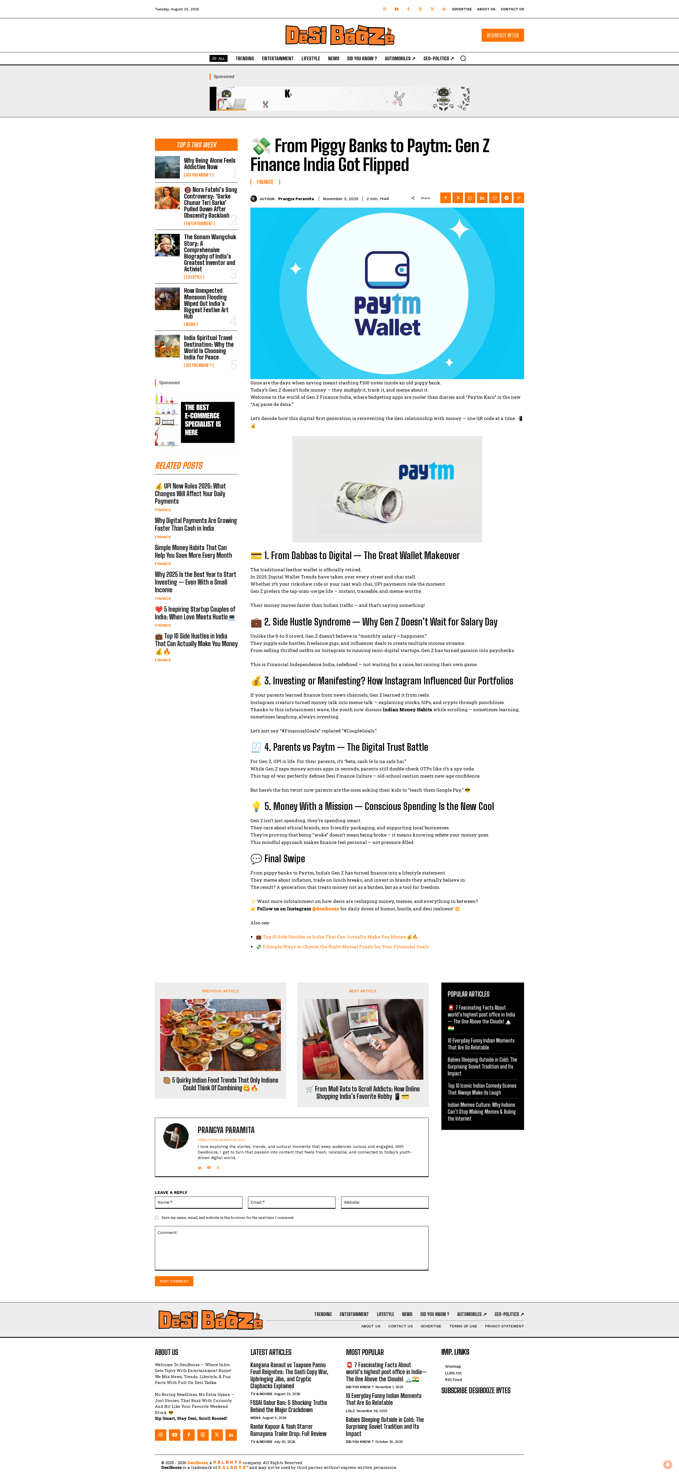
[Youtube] (396, 9)
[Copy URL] (518, 197)
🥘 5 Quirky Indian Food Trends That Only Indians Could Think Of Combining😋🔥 (220, 1084)
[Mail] (209, 1166)
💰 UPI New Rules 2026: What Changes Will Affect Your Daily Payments (190, 493)
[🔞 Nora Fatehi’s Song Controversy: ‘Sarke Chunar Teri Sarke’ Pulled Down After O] (167, 198)
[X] (457, 197)
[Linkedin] (444, 9)
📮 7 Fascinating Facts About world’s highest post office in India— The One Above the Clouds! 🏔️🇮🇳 (481, 1017)
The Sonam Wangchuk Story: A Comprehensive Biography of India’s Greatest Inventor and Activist (210, 253)
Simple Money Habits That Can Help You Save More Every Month (193, 551)
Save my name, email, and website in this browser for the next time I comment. (228, 1217)
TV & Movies (261, 1394)
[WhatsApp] (470, 197)
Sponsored (224, 76)
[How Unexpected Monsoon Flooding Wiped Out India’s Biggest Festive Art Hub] (167, 299)
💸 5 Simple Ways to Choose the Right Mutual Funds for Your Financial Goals (342, 947)
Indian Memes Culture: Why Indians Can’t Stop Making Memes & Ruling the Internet (482, 1111)
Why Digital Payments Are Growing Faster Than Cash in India (196, 524)
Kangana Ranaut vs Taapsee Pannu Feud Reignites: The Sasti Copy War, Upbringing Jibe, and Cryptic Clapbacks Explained (289, 1375)
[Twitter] (432, 9)
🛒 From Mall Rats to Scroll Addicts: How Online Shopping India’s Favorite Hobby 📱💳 (363, 1092)
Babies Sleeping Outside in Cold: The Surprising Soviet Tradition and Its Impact (482, 1066)
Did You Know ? (198, 175)
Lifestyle (194, 277)
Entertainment (199, 223)
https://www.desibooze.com (221, 1140)
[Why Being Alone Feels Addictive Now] (167, 167)
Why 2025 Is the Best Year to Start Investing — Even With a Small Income (195, 582)
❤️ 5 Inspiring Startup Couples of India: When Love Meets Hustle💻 (195, 613)
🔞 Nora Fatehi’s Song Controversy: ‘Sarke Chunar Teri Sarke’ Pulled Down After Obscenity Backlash (210, 202)
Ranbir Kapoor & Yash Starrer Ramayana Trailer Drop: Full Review (288, 1430)
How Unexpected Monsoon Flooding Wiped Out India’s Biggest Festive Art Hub (206, 303)
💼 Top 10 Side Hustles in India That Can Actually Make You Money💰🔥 (196, 643)
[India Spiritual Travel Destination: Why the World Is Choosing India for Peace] (167, 346)
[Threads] (420, 9)
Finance (163, 510)
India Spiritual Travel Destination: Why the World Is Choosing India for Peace (209, 347)
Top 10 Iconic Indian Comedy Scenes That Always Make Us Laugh (482, 1089)
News (191, 324)
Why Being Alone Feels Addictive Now (210, 163)
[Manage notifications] (668, 1464)
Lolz (350, 1411)
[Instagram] (384, 9)
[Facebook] (408, 9)
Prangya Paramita (296, 198)
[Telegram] (506, 197)
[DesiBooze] (339, 35)
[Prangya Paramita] (255, 198)
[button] (463, 58)
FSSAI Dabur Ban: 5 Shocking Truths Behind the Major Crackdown (288, 1406)
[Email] (494, 197)
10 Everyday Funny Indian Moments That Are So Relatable (481, 1043)
